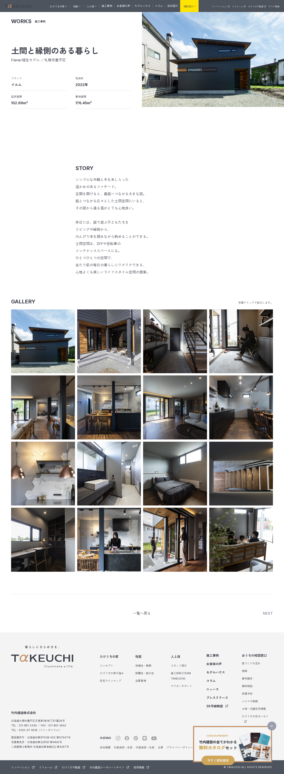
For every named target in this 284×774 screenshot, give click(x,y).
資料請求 (247, 678)
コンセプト (106, 665)
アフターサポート (181, 686)
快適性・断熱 (143, 665)
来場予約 (247, 693)
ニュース (212, 689)
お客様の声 (123, 6)
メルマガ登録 (250, 701)
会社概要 (105, 747)
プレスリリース (217, 698)
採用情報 (139, 767)
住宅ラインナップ (110, 680)
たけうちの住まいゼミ (255, 716)
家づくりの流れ (251, 663)
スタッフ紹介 (179, 665)
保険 (244, 671)
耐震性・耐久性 (144, 673)
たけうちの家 (109, 656)
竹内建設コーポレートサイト (107, 767)
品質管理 (140, 680)
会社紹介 (172, 6)
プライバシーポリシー (179, 747)
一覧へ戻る (142, 613)
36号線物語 (214, 706)
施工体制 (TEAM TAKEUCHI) (181, 676)
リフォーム (237, 6)
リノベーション (219, 6)
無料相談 (247, 686)
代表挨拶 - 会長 (123, 747)
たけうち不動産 (256, 6)
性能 (138, 656)
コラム (159, 6)
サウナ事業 (274, 6)
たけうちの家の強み (112, 673)
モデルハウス (142, 6)
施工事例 (107, 6)
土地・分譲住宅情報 (254, 708)
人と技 (175, 656)
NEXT (268, 613)
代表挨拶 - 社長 (145, 747)
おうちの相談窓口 (254, 655)
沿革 (160, 747)
